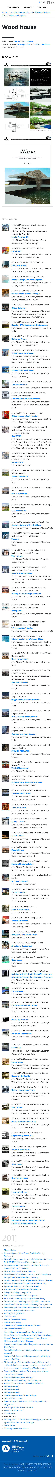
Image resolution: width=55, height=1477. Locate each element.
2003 (35, 1470)
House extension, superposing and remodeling (24, 1298)
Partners (42, 7)
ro (40, 2)
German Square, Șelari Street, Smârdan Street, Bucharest (24, 1255)
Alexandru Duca (43, 45)
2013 (22, 1467)
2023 (26, 1464)
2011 (31, 1467)
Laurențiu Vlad (23, 45)
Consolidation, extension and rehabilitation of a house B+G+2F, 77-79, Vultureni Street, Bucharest (28, 1261)
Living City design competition (17, 1292)
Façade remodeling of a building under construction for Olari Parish (28, 1345)
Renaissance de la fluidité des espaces (20, 1295)
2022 (31, 1464)
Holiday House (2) (12, 1389)
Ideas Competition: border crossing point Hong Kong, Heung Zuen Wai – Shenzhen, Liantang (27, 1276)
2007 (50, 1467)
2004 (30, 1470)
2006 (20, 1470)
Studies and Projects (16, 15)
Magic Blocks (10, 1250)
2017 (5, 1467)
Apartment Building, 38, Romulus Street (21, 1286)
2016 (9, 1467)
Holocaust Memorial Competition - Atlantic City (25, 1283)
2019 (45, 1464)
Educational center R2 (13, 1329)
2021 (36, 1464)
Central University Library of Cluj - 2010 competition (27, 1301)
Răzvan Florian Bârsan (23, 42)
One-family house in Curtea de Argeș (20, 1395)
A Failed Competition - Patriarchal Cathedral (23, 1383)
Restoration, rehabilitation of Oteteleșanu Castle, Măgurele (25, 1403)
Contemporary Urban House (16, 1429)
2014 (18, 1467)
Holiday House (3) (11, 1392)
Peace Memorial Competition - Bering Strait (23, 1332)
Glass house (9, 1413)
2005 (25, 1470)
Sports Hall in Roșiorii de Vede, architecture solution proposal (27, 1352)
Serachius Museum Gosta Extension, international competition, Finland (26, 1373)
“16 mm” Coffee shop (13, 1398)
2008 (45, 1467)
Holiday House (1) (11, 1386)
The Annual (14, 7)
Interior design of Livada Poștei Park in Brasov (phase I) (28, 1280)
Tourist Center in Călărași (15, 1320)
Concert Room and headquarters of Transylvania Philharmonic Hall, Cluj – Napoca (25, 1339)
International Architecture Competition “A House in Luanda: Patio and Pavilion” (26, 1267)
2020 (40, 1464)
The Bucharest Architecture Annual (17, 12)
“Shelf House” (10, 1317)
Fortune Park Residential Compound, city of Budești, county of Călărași (27, 1358)
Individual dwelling (12, 1323)
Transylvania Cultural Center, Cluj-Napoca (22, 1289)
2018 (49, 1464)
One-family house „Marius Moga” (18, 1377)
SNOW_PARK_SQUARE (14, 1313)
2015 (14, 1467)
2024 (22, 1464)
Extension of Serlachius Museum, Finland (22, 1326)
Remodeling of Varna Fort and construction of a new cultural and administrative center (27, 1309)
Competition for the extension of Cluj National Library (28, 1335)
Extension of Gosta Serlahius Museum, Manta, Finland (28, 1304)
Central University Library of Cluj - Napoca (22, 1380)
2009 (40, 1467)
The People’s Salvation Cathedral (18, 1407)
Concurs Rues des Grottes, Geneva (19, 1271)
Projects (28, 7)
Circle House (9, 1426)
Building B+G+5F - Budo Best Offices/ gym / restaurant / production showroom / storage (28, 1421)
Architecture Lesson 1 (13, 1410)
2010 (35, 1467)
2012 (27, 1467)
